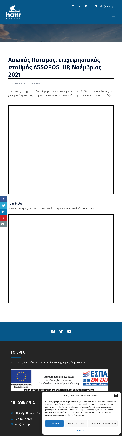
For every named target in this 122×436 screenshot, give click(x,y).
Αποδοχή (54, 423)
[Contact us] (3, 224)
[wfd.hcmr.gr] (13, 11)
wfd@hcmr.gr (106, 6)
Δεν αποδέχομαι (76, 423)
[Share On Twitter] (3, 205)
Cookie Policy (80, 430)
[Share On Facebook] (3, 199)
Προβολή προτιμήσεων (103, 423)
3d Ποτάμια (37, 84)
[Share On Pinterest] (3, 218)
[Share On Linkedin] (3, 212)
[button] (116, 395)
